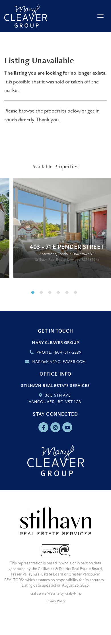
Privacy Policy (56, 601)
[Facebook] (44, 427)
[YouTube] (67, 427)
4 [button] (60, 294)
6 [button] (77, 294)
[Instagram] (56, 427)
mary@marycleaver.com (59, 361)
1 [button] (34, 294)
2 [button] (43, 294)
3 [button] (51, 294)
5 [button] (68, 294)
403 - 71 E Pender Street (67, 247)
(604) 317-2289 (67, 352)
